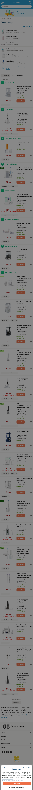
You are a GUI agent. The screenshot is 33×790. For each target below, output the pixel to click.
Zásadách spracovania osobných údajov (12, 780)
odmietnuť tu (7, 779)
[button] (16, 787)
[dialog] (16, 777)
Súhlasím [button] (17, 783)
